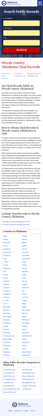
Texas (24, 346)
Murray (24, 313)
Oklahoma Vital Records (20, 75)
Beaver (25, 239)
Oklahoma (7, 323)
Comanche (26, 259)
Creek (5, 265)
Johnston (6, 291)
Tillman (6, 349)
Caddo (24, 246)
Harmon (6, 281)
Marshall (6, 307)
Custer (24, 265)
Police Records (8, 386)
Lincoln (6, 300)
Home (10, 411)
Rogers (24, 339)
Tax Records (26, 389)
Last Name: (8, 28)
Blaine (24, 243)
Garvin (5, 275)
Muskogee (7, 317)
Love (5, 304)
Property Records (29, 386)
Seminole (6, 342)
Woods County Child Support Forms (16, 222)
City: (4, 38)
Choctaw (25, 252)
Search (21, 49)
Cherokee (7, 252)
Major (24, 304)
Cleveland (26, 255)
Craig (24, 262)
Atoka (5, 239)
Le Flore (25, 297)
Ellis (4, 272)
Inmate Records (28, 379)
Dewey (24, 268)
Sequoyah (25, 342)
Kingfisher (7, 294)
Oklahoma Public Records (5, 76)
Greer (24, 278)
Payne (24, 329)
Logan (24, 300)
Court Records (8, 373)
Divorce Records (28, 376)
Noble (24, 317)
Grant (5, 278)
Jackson (6, 288)
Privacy (26, 411)
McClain (6, 310)
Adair (5, 236)
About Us (17, 411)
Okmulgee (26, 323)
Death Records (8, 376)
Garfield (25, 272)
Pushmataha (27, 336)
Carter (24, 249)
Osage (5, 326)
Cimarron (6, 255)
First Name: (8, 18)
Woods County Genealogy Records (16, 224)
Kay (23, 291)
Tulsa (24, 349)
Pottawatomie (8, 336)
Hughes (25, 284)
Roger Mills (7, 339)
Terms (32, 411)
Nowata (6, 320)
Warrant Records (9, 392)
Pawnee (6, 329)
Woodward (26, 355)
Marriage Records (29, 383)
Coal (5, 259)
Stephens (7, 346)
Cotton (6, 262)
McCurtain (26, 310)
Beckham (6, 243)
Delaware (6, 268)
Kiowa (24, 294)
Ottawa (25, 326)
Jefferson (25, 288)
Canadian (6, 249)
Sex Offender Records (11, 389)
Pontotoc (25, 333)
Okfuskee (25, 320)
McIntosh (7, 313)
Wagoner (6, 352)
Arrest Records (9, 370)
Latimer (6, 297)
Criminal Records (28, 373)
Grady (24, 275)
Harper (24, 281)
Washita (6, 355)
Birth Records (27, 370)
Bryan (5, 246)
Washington (26, 352)
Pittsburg (6, 333)
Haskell (6, 284)
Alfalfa (24, 236)
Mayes (24, 307)
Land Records (8, 383)
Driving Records (9, 379)
